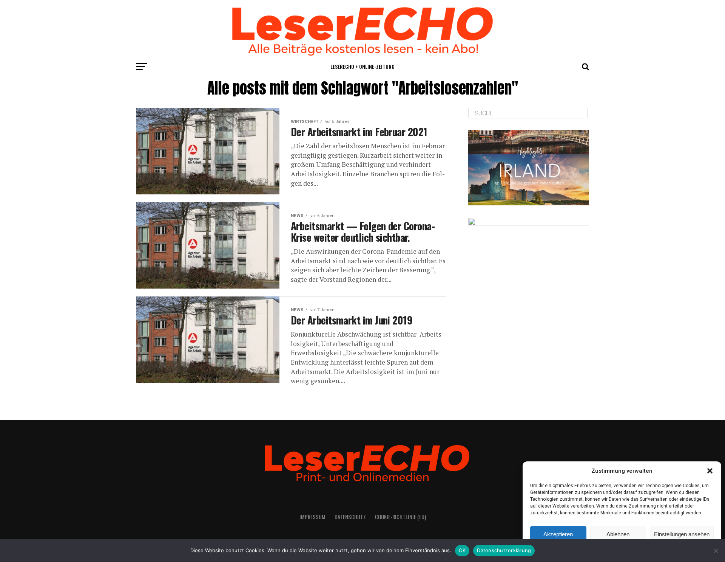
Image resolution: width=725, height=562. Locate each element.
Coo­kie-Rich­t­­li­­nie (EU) (400, 517)
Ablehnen (617, 534)
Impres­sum (312, 517)
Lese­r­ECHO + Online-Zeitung (362, 66)
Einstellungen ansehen (682, 534)
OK (462, 550)
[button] (710, 471)
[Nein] (715, 550)
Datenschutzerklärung (504, 550)
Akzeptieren (558, 534)
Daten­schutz (350, 517)
